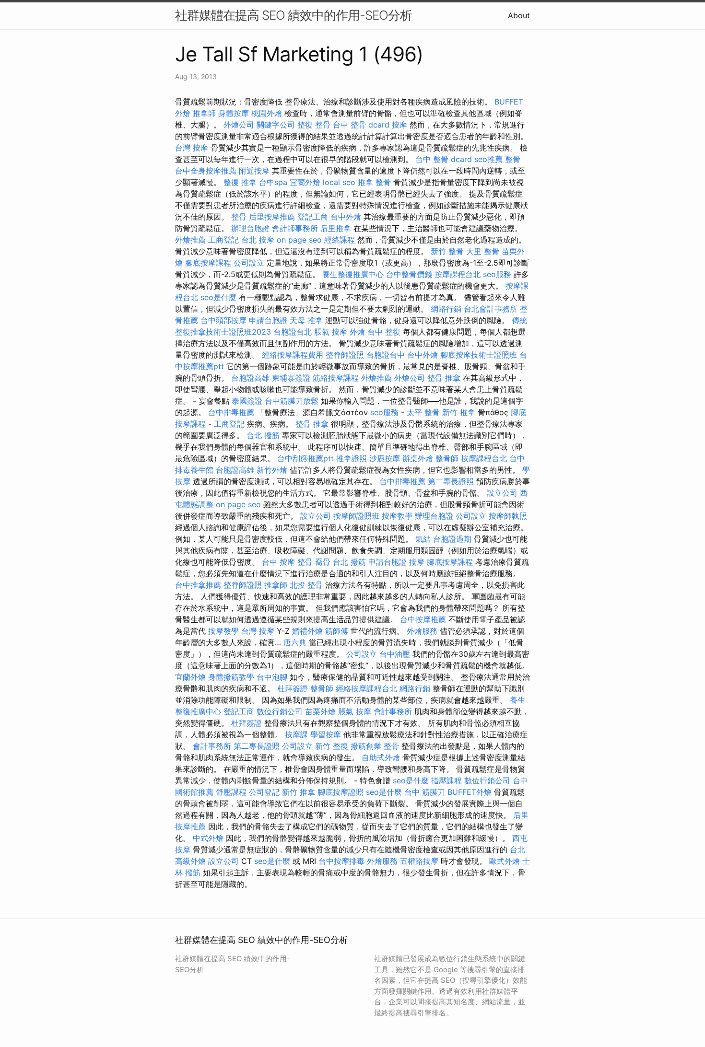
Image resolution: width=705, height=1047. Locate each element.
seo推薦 (488, 159)
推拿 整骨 (374, 182)
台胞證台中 (385, 355)
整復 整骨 (313, 124)
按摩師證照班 (356, 516)
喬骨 (322, 562)
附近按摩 (254, 170)
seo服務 (497, 274)
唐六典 (294, 642)
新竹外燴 (272, 470)
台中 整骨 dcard (361, 124)
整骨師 (446, 458)
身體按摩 (233, 113)
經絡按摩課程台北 (366, 688)
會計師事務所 (295, 228)
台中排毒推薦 (231, 412)
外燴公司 (238, 124)
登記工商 (312, 216)
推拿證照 (351, 458)
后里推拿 (335, 228)
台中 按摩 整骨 (287, 562)
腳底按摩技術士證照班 (478, 355)
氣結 (423, 539)
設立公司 (502, 493)
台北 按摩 (257, 239)
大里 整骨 (482, 251)
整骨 (512, 159)
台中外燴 (345, 216)
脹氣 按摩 (330, 332)
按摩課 (296, 734)
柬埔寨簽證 (291, 378)
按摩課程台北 (458, 274)
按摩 (399, 124)
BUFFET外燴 (469, 792)
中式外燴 (208, 838)
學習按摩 (325, 734)
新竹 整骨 (447, 251)
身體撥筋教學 (231, 677)
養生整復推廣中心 (353, 274)
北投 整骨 (306, 585)
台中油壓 (394, 654)
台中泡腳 (272, 677)
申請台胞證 (268, 320)
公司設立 (249, 263)
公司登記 (264, 792)
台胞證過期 (452, 539)
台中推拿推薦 (198, 585)
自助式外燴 (381, 757)
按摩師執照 (508, 516)
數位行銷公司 (280, 711)
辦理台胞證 (250, 228)
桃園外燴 (266, 113)
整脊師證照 (345, 355)
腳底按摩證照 (340, 792)
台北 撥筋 (263, 435)
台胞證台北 (292, 332)
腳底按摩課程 (208, 263)
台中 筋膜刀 (424, 792)
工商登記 (223, 239)
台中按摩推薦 (423, 619)
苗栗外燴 (320, 711)
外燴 (357, 332)
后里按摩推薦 (272, 216)
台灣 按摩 (191, 147)
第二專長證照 (451, 481)
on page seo (299, 239)
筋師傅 (336, 631)
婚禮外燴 (307, 631)
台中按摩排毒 (341, 861)
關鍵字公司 (276, 124)
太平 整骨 (423, 412)
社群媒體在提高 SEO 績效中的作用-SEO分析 (293, 15)
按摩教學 (397, 516)
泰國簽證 (247, 401)
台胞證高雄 (250, 378)
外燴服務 (422, 631)
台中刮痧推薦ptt (305, 458)
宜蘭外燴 (305, 182)
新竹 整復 (331, 746)
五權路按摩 (419, 861)
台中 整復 (383, 332)
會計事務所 (393, 711)
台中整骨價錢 (409, 274)
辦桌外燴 (417, 458)
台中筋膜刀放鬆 (291, 401)
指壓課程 (446, 780)
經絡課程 (339, 239)
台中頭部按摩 (223, 320)
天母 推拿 (306, 320)
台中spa (273, 182)
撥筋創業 (366, 746)
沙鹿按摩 (384, 458)
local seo (339, 182)
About (519, 15)
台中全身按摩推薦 (205, 170)
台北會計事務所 (490, 309)
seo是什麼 (218, 297)
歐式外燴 (504, 861)
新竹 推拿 (458, 412)
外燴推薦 (190, 239)
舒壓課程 (231, 792)
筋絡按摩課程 (336, 378)
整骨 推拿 (443, 378)
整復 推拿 (240, 182)
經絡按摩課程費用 (292, 355)
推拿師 (204, 113)
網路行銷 (446, 309)
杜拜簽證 (292, 688)
